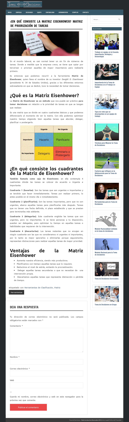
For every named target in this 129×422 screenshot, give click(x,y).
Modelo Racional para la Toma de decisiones (106, 253)
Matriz (57, 287)
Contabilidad (50, 12)
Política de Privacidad (115, 420)
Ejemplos (75, 12)
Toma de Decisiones (74, 420)
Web (12, 380)
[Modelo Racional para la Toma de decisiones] (107, 249)
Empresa (19, 12)
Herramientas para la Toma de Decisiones (106, 203)
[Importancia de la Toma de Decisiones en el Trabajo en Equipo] (107, 79)
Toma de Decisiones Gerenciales (106, 278)
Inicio (9, 12)
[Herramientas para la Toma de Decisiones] (107, 198)
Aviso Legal (105, 420)
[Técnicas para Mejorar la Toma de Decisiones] (107, 139)
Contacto (86, 12)
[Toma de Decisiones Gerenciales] (107, 275)
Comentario (16, 325)
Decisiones (29, 12)
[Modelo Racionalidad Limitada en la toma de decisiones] (107, 225)
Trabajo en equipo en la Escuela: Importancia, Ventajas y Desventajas (107, 54)
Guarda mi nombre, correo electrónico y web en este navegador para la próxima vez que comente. (46, 398)
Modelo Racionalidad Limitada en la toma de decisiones (106, 230)
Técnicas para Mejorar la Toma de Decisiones (106, 144)
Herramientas (63, 12)
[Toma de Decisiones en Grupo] (107, 301)
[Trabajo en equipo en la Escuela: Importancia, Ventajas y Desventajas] (107, 48)
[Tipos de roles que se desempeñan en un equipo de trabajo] (107, 108)
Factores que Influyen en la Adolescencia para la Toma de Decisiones (106, 173)
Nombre (14, 357)
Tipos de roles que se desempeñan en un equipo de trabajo (106, 113)
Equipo (39, 12)
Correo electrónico (20, 368)
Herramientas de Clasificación (38, 287)
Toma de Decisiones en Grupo (106, 304)
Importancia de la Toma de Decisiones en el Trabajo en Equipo (105, 84)
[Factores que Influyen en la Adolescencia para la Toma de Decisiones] (107, 167)
